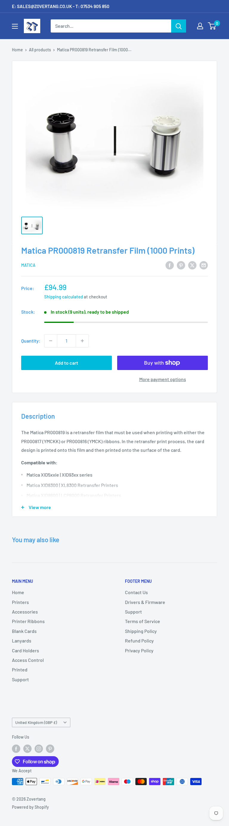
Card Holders (25, 650)
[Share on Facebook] (169, 264)
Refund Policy (139, 640)
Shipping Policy (141, 631)
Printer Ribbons (28, 621)
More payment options (162, 379)
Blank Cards (24, 631)
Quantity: (31, 340)
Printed (19, 669)
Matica (28, 265)
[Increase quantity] (82, 341)
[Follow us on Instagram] (39, 748)
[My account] (200, 26)
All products (40, 49)
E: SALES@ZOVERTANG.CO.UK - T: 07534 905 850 (60, 6)
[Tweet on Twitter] (192, 264)
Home (17, 49)
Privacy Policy (139, 650)
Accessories (25, 611)
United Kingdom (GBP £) (36, 722)
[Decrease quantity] (50, 341)
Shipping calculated (63, 296)
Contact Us (136, 592)
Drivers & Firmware (145, 602)
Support (20, 679)
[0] (212, 26)
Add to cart (66, 363)
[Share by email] (203, 264)
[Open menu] (15, 26)
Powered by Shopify (30, 807)
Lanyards (21, 640)
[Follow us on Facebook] (16, 748)
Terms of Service (142, 621)
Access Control (28, 660)
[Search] (178, 26)
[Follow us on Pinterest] (50, 748)
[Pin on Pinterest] (181, 264)
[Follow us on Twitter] (27, 748)
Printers (20, 602)
